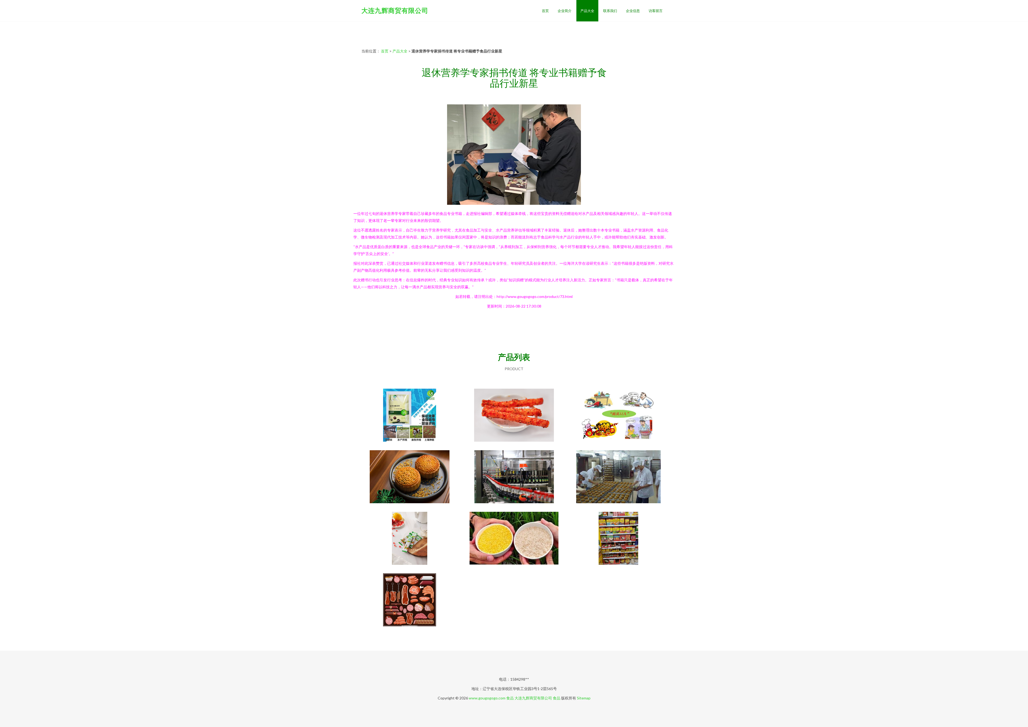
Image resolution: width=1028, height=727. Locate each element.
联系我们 (610, 11)
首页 (545, 11)
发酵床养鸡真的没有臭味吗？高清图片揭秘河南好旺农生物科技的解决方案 (409, 415)
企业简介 (565, 11)
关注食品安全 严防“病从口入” (618, 415)
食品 (510, 698)
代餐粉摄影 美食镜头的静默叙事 (410, 538)
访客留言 (656, 11)
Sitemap (584, 698)
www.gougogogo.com (487, 698)
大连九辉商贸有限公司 (394, 10)
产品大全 (587, 11)
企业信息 (633, 11)
